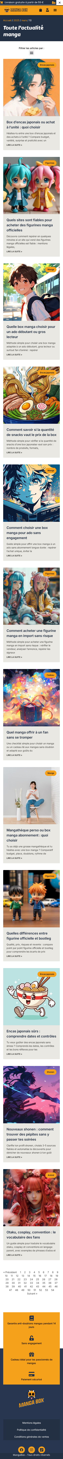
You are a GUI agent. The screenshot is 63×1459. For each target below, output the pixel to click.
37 (56, 1282)
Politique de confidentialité (31, 1429)
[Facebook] (21, 1449)
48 (16, 1290)
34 (37, 1282)
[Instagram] (31, 1449)
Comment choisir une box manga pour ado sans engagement (27, 533)
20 (7, 1279)
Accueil (7, 20)
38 (7, 1286)
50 (29, 1290)
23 (25, 1279)
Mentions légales (31, 1422)
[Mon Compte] (47, 10)
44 (43, 1286)
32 (25, 1282)
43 (37, 1286)
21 (13, 1279)
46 (56, 1286)
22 (18, 1279)
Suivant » (32, 1293)
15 (34, 1275)
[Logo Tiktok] (41, 1449)
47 (10, 1290)
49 (22, 1290)
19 (57, 1275)
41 (25, 1286)
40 (19, 1286)
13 (23, 1275)
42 (31, 1286)
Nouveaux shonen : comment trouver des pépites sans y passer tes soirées (30, 1134)
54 (52, 1290)
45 (50, 1286)
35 (43, 1282)
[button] (55, 10)
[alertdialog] (31, 2)
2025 (16, 20)
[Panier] (41, 10)
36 (49, 1282)
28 (55, 1279)
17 (45, 1275)
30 (13, 1282)
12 (17, 1275)
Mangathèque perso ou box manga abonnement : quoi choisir (28, 835)
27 (49, 1279)
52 (40, 1290)
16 (40, 1275)
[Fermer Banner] (59, 2)
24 (31, 1279)
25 (37, 1279)
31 (19, 1282)
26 (43, 1279)
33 (31, 1282)
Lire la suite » (14, 145)
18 (51, 1275)
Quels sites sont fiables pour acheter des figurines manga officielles (30, 225)
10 (6, 1275)
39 (13, 1286)
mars (24, 20)
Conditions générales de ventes (31, 1436)
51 (35, 1290)
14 (28, 1275)
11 (12, 1275)
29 (7, 1282)
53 (46, 1290)
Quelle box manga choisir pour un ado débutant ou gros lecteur (31, 332)
